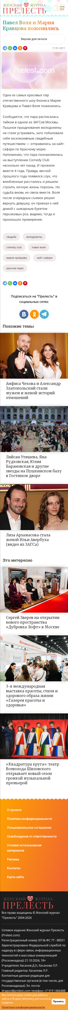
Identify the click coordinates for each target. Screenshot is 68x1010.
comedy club (14, 247)
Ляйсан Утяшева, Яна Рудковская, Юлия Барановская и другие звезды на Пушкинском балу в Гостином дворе (34, 466)
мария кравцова (16, 257)
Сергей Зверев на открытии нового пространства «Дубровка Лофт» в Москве (32, 622)
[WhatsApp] (10, 48)
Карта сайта (15, 877)
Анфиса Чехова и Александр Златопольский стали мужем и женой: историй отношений (33, 390)
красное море (15, 268)
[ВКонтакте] (15, 48)
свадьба (11, 237)
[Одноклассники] (20, 48)
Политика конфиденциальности (29, 819)
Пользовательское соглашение (29, 828)
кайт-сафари (45, 257)
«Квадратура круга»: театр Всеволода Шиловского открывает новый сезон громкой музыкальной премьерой (32, 773)
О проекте (14, 810)
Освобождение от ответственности (32, 836)
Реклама (13, 859)
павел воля (39, 247)
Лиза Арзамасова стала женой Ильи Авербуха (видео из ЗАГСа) (28, 540)
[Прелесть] (24, 4)
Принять (58, 1001)
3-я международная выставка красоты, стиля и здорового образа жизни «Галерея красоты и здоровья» (32, 695)
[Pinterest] (25, 48)
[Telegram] (5, 48)
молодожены (34, 237)
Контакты (13, 868)
